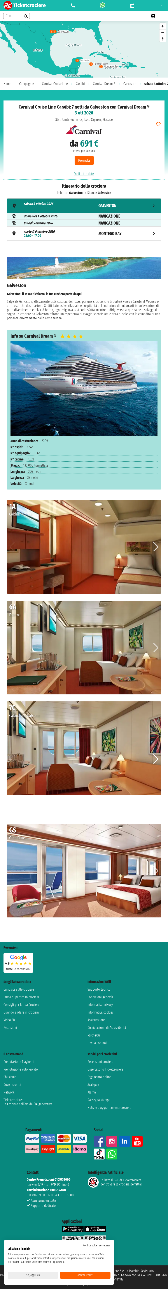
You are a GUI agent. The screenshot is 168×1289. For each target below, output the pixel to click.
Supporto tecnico (99, 989)
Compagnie (26, 84)
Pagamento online (99, 1077)
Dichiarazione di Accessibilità (107, 1028)
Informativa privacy (100, 1005)
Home (7, 84)
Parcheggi (94, 1035)
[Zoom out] (162, 32)
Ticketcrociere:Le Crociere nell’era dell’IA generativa (28, 1102)
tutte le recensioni (18, 969)
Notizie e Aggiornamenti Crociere (109, 1108)
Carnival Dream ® (104, 84)
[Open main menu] (161, 16)
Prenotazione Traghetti (19, 1062)
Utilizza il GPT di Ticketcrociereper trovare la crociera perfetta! (121, 1182)
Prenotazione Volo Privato (21, 1069)
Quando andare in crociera (21, 1012)
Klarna (92, 1092)
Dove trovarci (12, 1085)
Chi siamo (10, 1077)
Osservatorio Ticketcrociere (105, 1069)
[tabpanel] (84, 290)
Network (9, 1092)
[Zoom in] (162, 26)
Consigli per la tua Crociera (21, 1005)
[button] (156, 547)
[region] (84, 49)
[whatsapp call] (102, 5)
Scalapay (93, 1085)
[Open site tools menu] (161, 5)
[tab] (84, 206)
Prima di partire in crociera (21, 997)
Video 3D (9, 1020)
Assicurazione (96, 1020)
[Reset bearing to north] (162, 39)
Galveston (129, 84)
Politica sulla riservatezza (96, 1245)
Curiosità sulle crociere (19, 989)
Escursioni (10, 1028)
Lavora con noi (97, 1043)
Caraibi (80, 84)
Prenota (84, 160)
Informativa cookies (101, 1012)
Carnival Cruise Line (55, 84)
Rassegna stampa (99, 1100)
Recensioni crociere (100, 1062)
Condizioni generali (100, 997)
